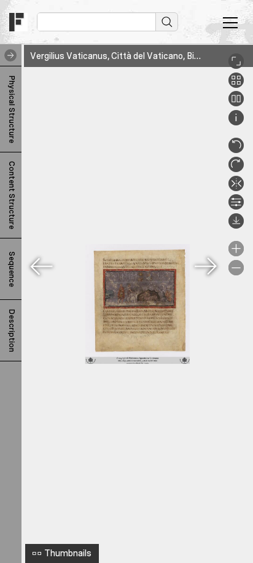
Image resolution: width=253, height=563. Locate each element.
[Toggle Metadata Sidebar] (8, 55)
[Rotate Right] (236, 169)
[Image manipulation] (236, 206)
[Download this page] (236, 225)
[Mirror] (236, 188)
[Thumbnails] (236, 85)
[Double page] (236, 103)
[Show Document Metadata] (236, 122)
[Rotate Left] (236, 150)
